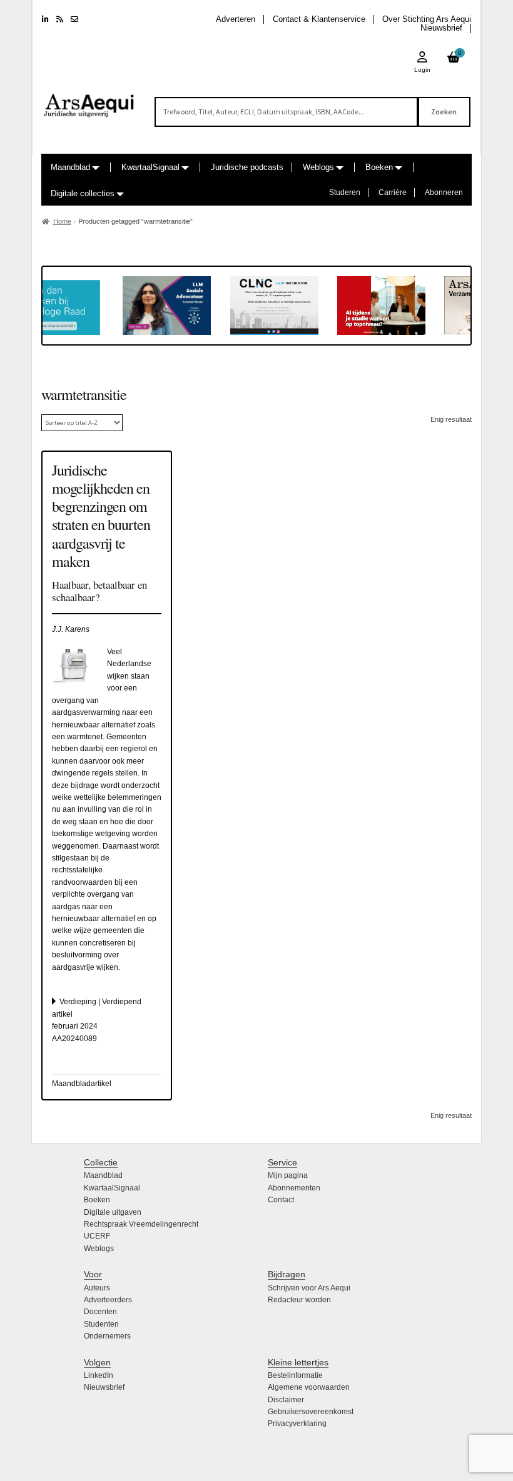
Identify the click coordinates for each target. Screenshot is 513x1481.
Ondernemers (107, 1336)
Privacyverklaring (297, 1423)
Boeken (379, 167)
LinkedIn (98, 1375)
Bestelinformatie (295, 1375)
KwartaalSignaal (150, 167)
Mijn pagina (288, 1175)
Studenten (101, 1324)
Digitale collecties (82, 193)
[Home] (89, 100)
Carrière (392, 192)
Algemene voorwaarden (309, 1387)
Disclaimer (286, 1399)
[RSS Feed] (59, 19)
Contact (281, 1199)
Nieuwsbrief (441, 27)
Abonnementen (294, 1188)
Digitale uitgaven (112, 1212)
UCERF (97, 1236)
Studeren (344, 192)
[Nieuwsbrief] (74, 19)
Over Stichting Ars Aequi (426, 19)
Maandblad (70, 167)
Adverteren (235, 19)
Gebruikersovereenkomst (310, 1411)
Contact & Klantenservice (319, 19)
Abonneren (444, 192)
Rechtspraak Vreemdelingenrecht (141, 1224)
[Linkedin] (45, 19)
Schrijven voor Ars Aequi (309, 1288)
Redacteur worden (299, 1299)
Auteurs (97, 1288)
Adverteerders (108, 1299)
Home (62, 221)
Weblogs (318, 167)
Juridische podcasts (247, 167)
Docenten (100, 1311)
